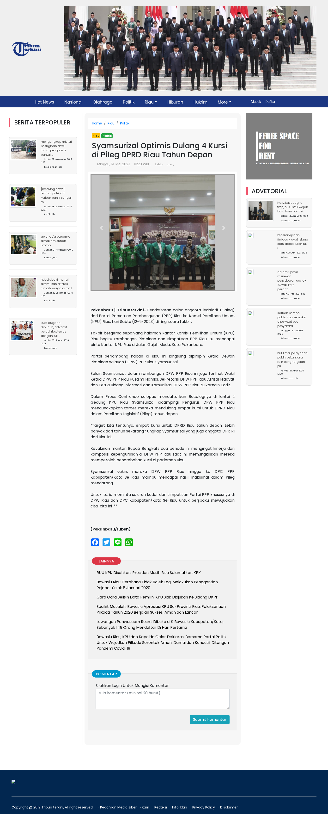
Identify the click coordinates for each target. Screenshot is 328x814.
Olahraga (103, 102)
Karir (146, 807)
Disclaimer (229, 807)
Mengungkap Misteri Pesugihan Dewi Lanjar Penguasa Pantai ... (56, 148)
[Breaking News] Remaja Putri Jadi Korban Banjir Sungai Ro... (56, 195)
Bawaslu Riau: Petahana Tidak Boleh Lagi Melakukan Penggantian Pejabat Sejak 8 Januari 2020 (157, 585)
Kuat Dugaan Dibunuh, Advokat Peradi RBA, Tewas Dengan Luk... (54, 329)
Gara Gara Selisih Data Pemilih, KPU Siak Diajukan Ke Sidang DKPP (157, 597)
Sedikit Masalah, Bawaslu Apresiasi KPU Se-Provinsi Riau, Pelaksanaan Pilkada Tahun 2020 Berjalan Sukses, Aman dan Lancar (161, 609)
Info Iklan (180, 807)
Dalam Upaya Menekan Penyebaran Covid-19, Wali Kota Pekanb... (291, 280)
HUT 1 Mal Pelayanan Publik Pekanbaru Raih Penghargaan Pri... (292, 359)
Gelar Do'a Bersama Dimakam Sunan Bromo (55, 240)
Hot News (44, 102)
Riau (149, 102)
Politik (128, 102)
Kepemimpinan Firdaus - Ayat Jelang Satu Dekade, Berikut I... (292, 241)
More (223, 102)
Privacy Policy (204, 807)
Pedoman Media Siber (119, 807)
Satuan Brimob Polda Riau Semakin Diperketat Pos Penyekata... (291, 319)
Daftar (270, 102)
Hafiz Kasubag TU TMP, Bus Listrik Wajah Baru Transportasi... (292, 207)
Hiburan (175, 102)
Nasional (73, 102)
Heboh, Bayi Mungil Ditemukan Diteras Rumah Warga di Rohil (56, 284)
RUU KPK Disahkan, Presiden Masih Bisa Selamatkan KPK (149, 572)
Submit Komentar (209, 719)
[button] (101, 227)
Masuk (256, 102)
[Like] (176, 164)
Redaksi (161, 807)
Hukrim (200, 102)
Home (97, 123)
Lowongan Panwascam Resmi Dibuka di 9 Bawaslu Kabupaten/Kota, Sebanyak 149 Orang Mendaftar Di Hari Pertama (160, 624)
